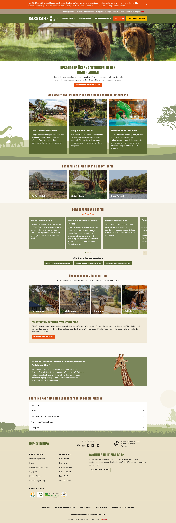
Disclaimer (46, 507)
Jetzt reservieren (135, 18)
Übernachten (67, 18)
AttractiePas (37, 372)
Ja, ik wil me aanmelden (100, 470)
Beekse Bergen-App (37, 480)
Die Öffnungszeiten (37, 458)
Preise (31, 463)
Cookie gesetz (85, 507)
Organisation (84, 18)
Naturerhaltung (102, 18)
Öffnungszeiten (68, 12)
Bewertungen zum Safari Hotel (88, 263)
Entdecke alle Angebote (43, 337)
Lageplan (33, 472)
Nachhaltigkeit (65, 472)
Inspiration (63, 463)
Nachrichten (64, 458)
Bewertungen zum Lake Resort (118, 263)
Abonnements (89, 12)
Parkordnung (101, 507)
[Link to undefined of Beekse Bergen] (78, 445)
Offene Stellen (65, 480)
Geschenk (79, 12)
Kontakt (124, 446)
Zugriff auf (63, 476)
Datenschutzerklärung (65, 507)
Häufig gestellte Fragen (104, 12)
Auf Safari (52, 18)
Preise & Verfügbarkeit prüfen (88, 85)
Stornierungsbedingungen (123, 507)
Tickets (118, 18)
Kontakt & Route (118, 12)
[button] (144, 11)
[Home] (38, 18)
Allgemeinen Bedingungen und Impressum (88, 514)
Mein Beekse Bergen (133, 12)
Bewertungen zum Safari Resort (58, 263)
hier (137, 3)
